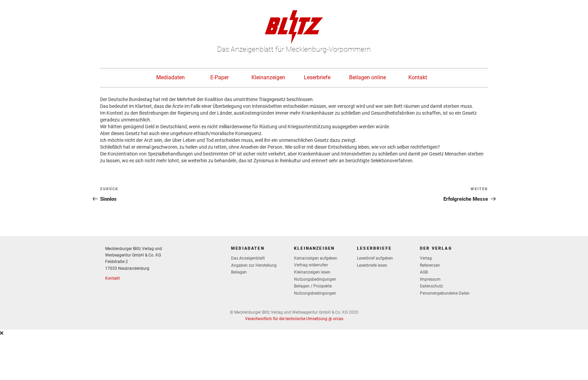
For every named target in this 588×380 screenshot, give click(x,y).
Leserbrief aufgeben (375, 258)
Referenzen (430, 265)
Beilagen (239, 272)
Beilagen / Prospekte (313, 286)
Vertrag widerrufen (311, 265)
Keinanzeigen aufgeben (315, 258)
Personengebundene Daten (445, 293)
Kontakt (417, 77)
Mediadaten (170, 77)
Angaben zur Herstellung (254, 265)
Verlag (426, 258)
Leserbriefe (317, 77)
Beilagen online (367, 77)
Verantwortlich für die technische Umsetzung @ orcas (294, 318)
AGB (424, 272)
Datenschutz (431, 286)
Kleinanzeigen (268, 77)
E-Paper (219, 77)
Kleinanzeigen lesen (312, 272)
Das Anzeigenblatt (248, 258)
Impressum (430, 279)
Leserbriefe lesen (372, 265)
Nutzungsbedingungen (315, 279)
